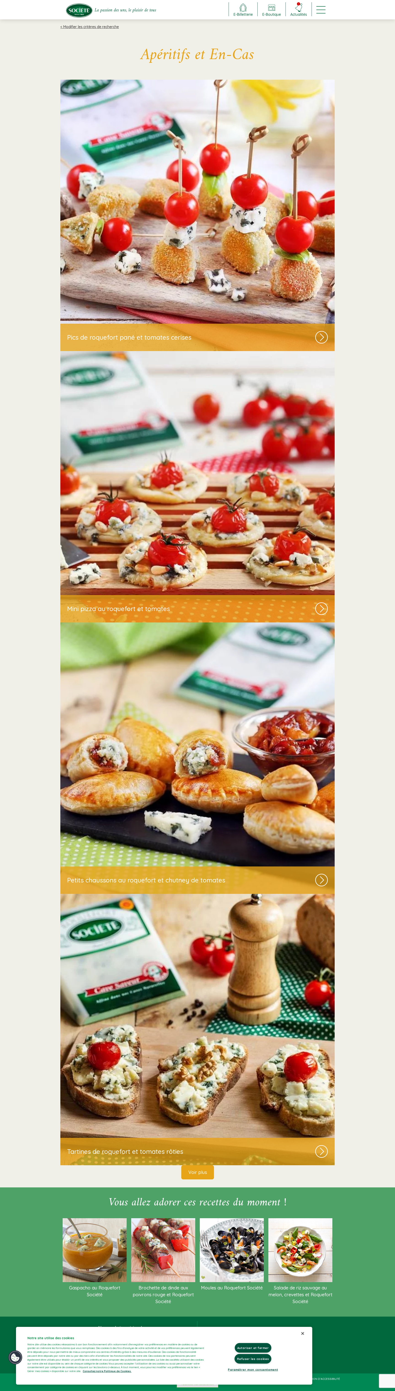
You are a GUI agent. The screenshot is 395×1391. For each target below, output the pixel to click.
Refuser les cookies (253, 1359)
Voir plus (197, 1172)
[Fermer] (303, 1333)
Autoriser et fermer (253, 1348)
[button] (15, 1357)
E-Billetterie (243, 14)
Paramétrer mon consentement (253, 1369)
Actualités (298, 9)
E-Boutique (271, 14)
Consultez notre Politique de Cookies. (107, 1371)
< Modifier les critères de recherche (89, 26)
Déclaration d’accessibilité (319, 1379)
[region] (164, 1356)
